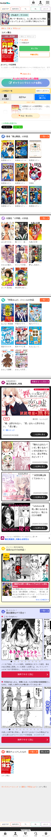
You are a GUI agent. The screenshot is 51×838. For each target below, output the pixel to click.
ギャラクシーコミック (9, 787)
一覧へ (44, 136)
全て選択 (5, 99)
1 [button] (11, 661)
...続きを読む (44, 669)
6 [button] (29, 661)
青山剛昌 (24, 40)
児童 (8, 28)
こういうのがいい (10, 617)
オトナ (45, 9)
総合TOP (5, 9)
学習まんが (17, 28)
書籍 (3, 28)
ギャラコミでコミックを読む (27, 83)
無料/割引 (15, 9)
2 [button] (15, 661)
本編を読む (34, 54)
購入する (42, 97)
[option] (21, 639)
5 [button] (25, 661)
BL (36, 9)
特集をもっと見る (39, 382)
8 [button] (36, 661)
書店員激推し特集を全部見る (21, 538)
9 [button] (39, 661)
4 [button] (22, 661)
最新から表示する (42, 91)
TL (25, 9)
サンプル (34, 48)
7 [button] (32, 661)
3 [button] (18, 661)
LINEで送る (18, 127)
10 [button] (41, 729)
